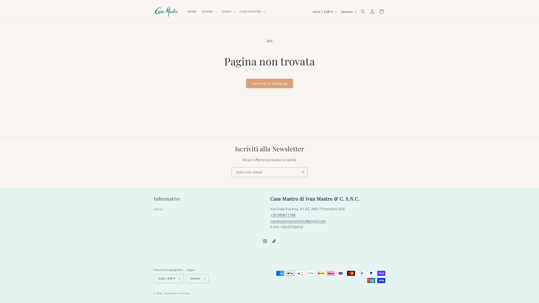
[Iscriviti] (302, 172)
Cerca (158, 209)
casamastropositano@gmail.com (298, 221)
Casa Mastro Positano (177, 293)
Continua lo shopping (269, 83)
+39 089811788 (283, 215)
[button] (209, 11)
